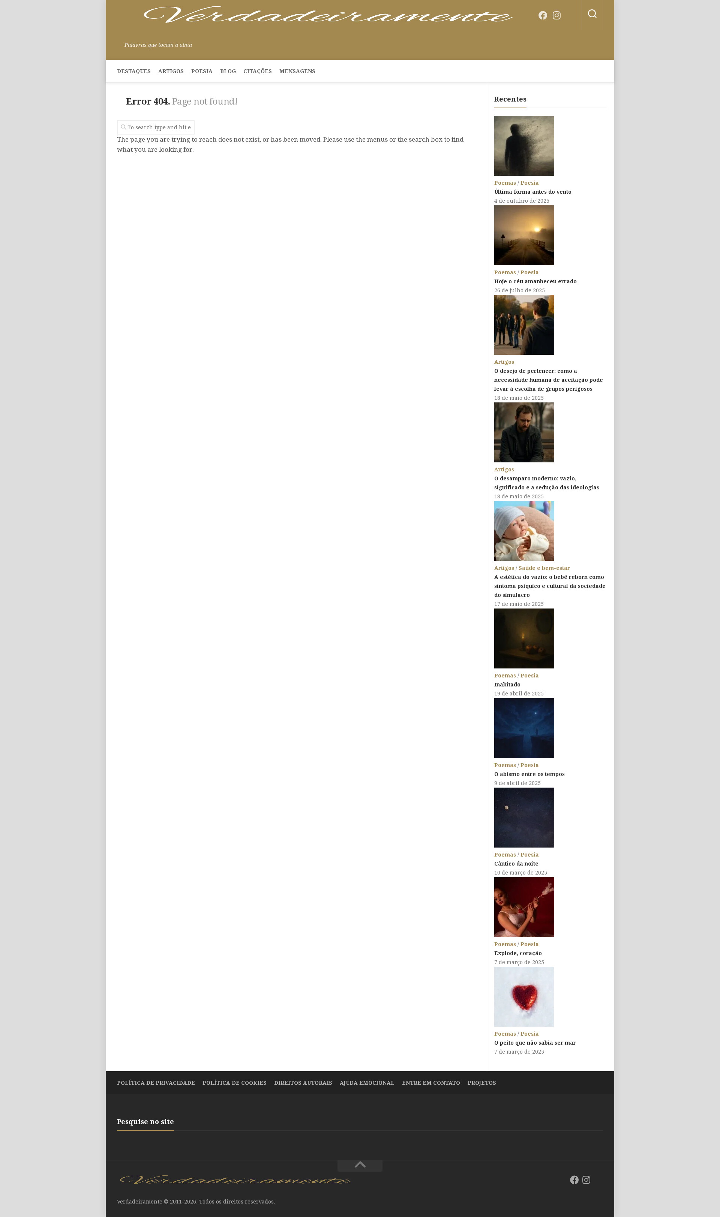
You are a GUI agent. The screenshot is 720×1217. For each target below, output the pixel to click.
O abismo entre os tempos (529, 774)
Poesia (202, 71)
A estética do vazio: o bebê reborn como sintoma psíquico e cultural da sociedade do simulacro (550, 586)
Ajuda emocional (367, 1083)
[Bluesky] (570, 16)
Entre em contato (431, 1083)
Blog (228, 71)
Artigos (171, 71)
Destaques (134, 71)
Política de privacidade (156, 1083)
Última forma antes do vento (533, 192)
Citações (257, 71)
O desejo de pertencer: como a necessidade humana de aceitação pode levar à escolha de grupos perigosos (548, 380)
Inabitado (507, 685)
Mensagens (297, 71)
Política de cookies (234, 1083)
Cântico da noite (516, 864)
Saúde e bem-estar (544, 568)
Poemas (505, 183)
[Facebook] (543, 15)
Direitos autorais (303, 1083)
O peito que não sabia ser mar (535, 1043)
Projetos (482, 1083)
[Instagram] (556, 15)
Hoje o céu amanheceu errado (535, 281)
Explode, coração (518, 953)
